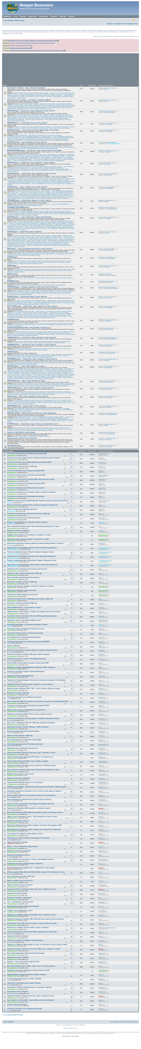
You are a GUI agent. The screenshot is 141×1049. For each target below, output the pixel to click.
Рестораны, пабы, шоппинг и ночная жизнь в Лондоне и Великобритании (45, 160)
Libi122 (110, 446)
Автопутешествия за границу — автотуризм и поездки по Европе (29, 100)
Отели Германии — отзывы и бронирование (33, 183)
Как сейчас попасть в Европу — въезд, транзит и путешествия (49, 92)
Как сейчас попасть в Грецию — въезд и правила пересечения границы (53, 190)
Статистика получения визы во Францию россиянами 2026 (27, 453)
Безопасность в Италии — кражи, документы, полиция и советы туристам (38, 245)
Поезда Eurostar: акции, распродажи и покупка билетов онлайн (28, 970)
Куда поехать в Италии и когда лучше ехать (21, 590)
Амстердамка (112, 275)
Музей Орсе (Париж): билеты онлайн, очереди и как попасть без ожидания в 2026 (34, 825)
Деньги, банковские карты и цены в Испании (42, 222)
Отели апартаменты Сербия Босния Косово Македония (59, 334)
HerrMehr (100, 778)
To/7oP (100, 770)
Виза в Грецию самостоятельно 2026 (24, 190)
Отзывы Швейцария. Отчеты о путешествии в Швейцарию (57, 409)
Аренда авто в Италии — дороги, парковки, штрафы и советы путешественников (35, 240)
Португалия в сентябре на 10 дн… (107, 445)
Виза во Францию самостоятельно (23, 368)
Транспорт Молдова (36, 284)
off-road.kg (101, 731)
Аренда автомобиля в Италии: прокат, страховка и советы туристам (30, 684)
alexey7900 (10, 732)
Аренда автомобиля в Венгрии (17, 842)
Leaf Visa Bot (11, 511)
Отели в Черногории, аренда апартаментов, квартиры (22, 394)
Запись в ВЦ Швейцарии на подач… (107, 406)
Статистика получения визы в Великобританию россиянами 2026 (29, 462)
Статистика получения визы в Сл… (107, 345)
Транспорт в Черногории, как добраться (24, 393)
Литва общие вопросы (42, 269)
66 (74, 955)
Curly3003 (100, 530)
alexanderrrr (101, 688)
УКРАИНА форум (12, 352)
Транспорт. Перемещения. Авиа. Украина (18, 355)
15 (72, 613)
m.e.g (8, 698)
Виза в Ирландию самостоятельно (23, 204)
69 (72, 793)
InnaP (107, 201)
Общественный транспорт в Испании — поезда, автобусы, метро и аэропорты (53, 224)
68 (69, 793)
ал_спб (110, 131)
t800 (99, 898)
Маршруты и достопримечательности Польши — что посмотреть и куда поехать (28, 301)
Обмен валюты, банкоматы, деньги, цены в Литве (62, 269)
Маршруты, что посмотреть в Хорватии (28, 384)
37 (69, 985)
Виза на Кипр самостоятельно (26, 253)
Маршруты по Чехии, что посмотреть (57, 400)
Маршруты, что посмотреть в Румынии (40, 323)
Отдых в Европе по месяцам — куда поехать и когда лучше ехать (56, 94)
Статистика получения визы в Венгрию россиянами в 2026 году (28, 513)
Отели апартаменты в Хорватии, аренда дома (30, 385)
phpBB (67, 1024)
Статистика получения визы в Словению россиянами (25, 633)
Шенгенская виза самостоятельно (23, 92)
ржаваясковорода (110, 112)
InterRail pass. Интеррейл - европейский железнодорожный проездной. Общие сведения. (37, 787)
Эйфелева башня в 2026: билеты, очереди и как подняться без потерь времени (34, 611)
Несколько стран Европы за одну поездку (21, 432)
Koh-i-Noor (101, 659)
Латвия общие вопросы (43, 261)
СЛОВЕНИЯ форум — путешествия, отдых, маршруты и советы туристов (31, 344)
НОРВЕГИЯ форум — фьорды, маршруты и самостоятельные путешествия (32, 287)
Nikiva (110, 407)
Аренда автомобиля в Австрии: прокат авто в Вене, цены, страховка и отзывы (33, 949)
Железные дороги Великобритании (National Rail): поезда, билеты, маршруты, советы (36, 872)
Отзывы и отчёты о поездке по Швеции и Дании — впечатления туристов (49, 419)
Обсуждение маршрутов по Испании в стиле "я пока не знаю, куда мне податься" (34, 791)
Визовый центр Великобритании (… (107, 150)
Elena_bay (101, 863)
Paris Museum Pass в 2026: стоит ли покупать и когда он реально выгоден (32, 923)
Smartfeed (133, 20)
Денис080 (111, 250)
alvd (107, 89)
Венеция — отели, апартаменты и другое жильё (23, 961)
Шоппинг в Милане (13, 646)
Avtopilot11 (101, 748)
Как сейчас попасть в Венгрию (40, 166)
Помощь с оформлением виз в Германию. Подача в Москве (27, 522)
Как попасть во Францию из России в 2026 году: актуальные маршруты (31, 722)
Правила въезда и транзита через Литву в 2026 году (24, 573)
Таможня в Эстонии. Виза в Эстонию (48, 429)
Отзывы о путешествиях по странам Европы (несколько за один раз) (32, 436)
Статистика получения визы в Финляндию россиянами (25, 496)
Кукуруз (100, 765)
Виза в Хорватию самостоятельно (23, 383)
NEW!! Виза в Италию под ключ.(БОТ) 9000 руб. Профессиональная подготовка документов (37, 500)
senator (10, 682)
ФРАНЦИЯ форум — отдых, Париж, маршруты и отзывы (26, 366)
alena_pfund (101, 462)
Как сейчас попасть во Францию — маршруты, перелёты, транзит (50, 368)
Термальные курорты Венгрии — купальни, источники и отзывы (30, 167)
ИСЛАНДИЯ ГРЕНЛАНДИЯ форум (18, 207)
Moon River (101, 812)
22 (72, 579)
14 (74, 498)
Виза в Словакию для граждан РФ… (107, 337)
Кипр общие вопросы (19, 252)
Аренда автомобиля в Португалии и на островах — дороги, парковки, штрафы (32, 315)
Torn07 (107, 233)
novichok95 (101, 676)
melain (99, 599)
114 (74, 485)
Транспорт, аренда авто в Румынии (61, 323)
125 (71, 506)
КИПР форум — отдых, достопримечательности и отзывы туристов (30, 248)
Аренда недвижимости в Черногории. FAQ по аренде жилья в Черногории (32, 932)
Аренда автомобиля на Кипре (17, 893)
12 (69, 498)
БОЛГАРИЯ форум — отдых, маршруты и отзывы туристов (27, 142)
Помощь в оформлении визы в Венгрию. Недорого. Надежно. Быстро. (30, 552)
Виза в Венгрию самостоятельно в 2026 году (22, 466)
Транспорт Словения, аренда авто (22, 349)
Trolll (9, 797)
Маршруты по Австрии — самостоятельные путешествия (30, 117)
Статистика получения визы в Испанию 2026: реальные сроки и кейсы (31, 479)
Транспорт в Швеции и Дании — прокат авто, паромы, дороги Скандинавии (34, 418)
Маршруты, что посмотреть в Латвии (21, 262)
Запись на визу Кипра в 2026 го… (107, 249)
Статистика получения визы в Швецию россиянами (24, 1008)
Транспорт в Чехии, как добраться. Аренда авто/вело (39, 401)
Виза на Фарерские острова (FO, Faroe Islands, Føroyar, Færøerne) (29, 799)
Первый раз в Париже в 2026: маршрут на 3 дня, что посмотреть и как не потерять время (37, 944)
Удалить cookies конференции (129, 1021)
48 (72, 891)
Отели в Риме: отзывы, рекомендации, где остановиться (26, 710)
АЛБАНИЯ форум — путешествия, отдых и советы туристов (27, 123)
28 (74, 861)
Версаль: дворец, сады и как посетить (20, 880)
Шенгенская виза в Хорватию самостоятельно (22, 748)
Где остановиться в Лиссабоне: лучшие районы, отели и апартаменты (30, 1000)
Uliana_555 (11, 942)
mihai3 (99, 944)
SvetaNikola (110, 188)
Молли (10, 673)
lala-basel (100, 740)
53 (72, 622)
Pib (99, 727)
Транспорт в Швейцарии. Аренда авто (31, 409)
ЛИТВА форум (12, 265)
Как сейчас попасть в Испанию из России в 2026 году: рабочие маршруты (32, 616)
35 (72, 857)
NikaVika (100, 629)
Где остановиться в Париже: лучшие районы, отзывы (25, 833)
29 (69, 583)
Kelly (99, 855)
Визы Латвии (47, 262)
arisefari (108, 360)
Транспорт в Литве (32, 270)
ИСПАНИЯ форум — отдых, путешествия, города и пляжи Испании (29, 217)
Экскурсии (53, 16)
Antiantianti (101, 492)
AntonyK (10, 801)
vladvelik (100, 509)
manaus (110, 124)
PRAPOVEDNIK (112, 339)
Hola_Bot (9, 502)
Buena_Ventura (102, 859)
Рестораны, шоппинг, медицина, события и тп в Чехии (60, 402)
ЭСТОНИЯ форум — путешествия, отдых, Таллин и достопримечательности (32, 424)
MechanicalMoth (112, 208)
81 (69, 455)
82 (72, 455)
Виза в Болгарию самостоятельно (23, 146)
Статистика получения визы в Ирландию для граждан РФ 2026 (28, 705)
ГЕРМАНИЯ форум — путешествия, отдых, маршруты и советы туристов (31, 173)
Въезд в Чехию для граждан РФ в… (107, 396)
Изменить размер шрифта (136, 20)
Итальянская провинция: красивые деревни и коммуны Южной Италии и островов (35, 543)
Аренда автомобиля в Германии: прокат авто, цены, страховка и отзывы (31, 889)
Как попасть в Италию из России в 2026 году (22, 603)
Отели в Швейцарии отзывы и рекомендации (19, 411)
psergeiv (10, 874)
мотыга (10, 810)
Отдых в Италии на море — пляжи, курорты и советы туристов (27, 238)
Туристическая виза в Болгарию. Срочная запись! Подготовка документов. (32, 564)
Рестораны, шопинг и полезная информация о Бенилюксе (53, 140)
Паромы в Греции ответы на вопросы (20, 885)
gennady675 (111, 353)
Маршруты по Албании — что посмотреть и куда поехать (54, 126)
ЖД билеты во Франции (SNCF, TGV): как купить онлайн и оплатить (30, 714)
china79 (100, 974)
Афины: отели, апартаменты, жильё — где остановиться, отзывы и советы (32, 816)
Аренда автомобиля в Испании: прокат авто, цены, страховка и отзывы (31, 752)
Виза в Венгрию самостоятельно (22, 166)
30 (72, 583)
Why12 (108, 152)
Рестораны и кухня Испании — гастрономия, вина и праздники (47, 228)
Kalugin (108, 218)
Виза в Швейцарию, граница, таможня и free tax (26, 408)
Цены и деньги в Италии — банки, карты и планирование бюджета (39, 236)
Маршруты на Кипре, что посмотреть (53, 252)
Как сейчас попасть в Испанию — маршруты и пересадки (48, 220)
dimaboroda (11, 933)
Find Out (100, 483)
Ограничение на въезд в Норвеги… (107, 287)
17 (74, 647)
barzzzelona (101, 799)
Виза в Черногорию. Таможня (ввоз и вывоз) (47, 393)
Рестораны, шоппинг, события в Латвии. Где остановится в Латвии (24, 263)
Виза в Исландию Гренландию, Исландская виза (62, 212)
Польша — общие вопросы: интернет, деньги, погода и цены (57, 300)
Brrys (110, 439)
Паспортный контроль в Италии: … (107, 231)
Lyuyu (9, 857)
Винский (100, 808)
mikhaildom (101, 757)
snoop (99, 573)
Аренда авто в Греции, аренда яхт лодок (30, 195)
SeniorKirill (100, 957)
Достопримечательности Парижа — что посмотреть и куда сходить (43, 371)
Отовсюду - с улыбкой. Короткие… (107, 438)
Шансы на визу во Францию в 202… (107, 366)
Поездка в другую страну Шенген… (107, 88)
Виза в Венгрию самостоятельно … (107, 162)
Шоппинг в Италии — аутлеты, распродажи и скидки (29, 244)
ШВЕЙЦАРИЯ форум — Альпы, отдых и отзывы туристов (26, 406)
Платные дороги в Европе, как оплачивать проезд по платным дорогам (31, 795)
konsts (9, 839)
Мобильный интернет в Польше (18, 821)
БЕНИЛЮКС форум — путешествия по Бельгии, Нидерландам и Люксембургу (33, 130)
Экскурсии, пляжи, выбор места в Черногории (42, 391)
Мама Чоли (101, 518)
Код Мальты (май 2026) (104, 274)
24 (69, 528)
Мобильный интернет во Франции (18, 778)
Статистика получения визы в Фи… (107, 359)
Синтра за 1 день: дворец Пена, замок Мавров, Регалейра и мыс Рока (30, 804)
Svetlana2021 (101, 479)
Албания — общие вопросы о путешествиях (26, 126)
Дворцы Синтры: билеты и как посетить (20, 774)
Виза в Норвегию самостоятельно (56, 292)
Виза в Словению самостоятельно (23, 348)
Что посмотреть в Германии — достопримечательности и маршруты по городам (28, 179)
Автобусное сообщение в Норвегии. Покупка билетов (25, 940)
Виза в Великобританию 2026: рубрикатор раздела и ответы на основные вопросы (35, 812)
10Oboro (10, 660)
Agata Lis (100, 1004)
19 (69, 472)
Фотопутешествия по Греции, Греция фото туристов (54, 198)
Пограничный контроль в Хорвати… (107, 381)
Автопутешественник (112, 288)
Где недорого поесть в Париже (17, 991)
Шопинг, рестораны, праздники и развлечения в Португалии (39, 317)
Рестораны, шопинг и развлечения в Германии (58, 183)
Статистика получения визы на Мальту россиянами (24, 697)
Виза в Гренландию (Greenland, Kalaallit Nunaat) (23, 731)
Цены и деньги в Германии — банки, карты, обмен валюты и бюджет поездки (54, 178)
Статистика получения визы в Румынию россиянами (25, 744)
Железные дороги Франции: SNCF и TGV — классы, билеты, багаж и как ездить (33, 688)
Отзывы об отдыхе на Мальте (59, 277)
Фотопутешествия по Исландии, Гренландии (58, 213)
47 (69, 891)
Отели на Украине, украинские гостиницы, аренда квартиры (37, 357)
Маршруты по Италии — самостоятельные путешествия (31, 239)
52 (69, 622)
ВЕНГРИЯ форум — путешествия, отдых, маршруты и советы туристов (31, 162)
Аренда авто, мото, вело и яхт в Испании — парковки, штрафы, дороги (25, 225)
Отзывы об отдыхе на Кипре (42, 253)
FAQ (123, 23)
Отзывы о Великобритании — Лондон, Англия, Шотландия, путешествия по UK (38, 159)
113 (71, 485)
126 (74, 506)
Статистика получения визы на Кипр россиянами (23, 518)
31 (69, 515)
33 (74, 515)
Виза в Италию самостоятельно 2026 (24, 235)
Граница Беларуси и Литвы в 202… (107, 265)
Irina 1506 (100, 940)
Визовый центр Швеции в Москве (18, 855)
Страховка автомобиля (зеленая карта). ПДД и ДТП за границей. (24, 106)
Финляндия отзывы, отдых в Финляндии (44, 362)
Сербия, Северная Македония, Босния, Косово (26, 331)
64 (69, 955)
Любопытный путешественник (106, 927)
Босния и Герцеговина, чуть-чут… (107, 328)
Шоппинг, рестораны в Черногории (46, 394)
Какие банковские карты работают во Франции (23, 906)
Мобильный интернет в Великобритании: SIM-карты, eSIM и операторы (31, 667)
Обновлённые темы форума (70, 1036)
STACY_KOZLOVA (103, 501)
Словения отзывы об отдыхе (39, 349)
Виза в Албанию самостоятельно (39, 128)
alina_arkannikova (102, 744)
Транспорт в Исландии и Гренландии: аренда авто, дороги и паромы (31, 212)
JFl (99, 526)
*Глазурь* (108, 164)
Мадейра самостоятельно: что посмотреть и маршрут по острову (29, 535)
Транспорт (62, 16)
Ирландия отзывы (18, 205)
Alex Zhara (101, 723)
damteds (100, 693)
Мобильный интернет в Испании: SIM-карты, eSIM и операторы (28, 654)
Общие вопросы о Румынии (21, 323)
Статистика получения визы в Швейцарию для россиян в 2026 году (29, 599)
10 (72, 609)
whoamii (108, 267)
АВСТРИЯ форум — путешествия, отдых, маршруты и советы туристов (31, 111)
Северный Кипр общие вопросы (34, 252)
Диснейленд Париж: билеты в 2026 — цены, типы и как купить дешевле (31, 966)
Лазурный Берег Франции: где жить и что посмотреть (25, 782)
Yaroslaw (100, 607)
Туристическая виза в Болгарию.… (107, 142)
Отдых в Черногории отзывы (67, 393)
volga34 (100, 932)
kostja (99, 680)
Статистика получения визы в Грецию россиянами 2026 (25, 470)
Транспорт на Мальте (34, 277)
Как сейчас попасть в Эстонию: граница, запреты (27, 427)
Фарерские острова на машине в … (107, 207)
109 (74, 664)
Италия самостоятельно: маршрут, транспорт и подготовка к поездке (30, 586)
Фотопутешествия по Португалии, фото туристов (42, 316)
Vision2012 (101, 654)
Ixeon (108, 101)
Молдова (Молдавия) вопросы (22, 284)
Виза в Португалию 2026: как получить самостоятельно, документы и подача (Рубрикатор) (37, 701)
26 (74, 528)
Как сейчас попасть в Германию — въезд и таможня (47, 177)
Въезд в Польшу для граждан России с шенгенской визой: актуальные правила (33, 458)
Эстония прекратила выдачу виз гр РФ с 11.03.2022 (24, 979)
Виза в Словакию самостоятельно (23, 341)
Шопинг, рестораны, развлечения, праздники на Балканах (22, 335)
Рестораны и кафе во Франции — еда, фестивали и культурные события (26, 377)
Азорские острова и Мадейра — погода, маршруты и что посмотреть (50, 312)
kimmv (100, 791)
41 (74, 716)
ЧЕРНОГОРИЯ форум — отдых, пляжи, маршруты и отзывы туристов (30, 388)
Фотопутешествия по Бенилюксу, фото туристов (46, 138)
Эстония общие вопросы (47, 427)
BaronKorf (100, 641)
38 (72, 985)
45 (69, 895)
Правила (109, 23)
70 (74, 793)
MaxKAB (100, 923)
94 (69, 737)
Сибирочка (101, 953)
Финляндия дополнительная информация (26, 364)
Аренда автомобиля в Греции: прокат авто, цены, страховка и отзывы (30, 996)
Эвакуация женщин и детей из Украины (24, 354)
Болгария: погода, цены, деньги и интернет (44, 146)
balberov (111, 382)
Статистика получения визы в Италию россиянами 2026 (26, 483)
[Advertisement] (70, 67)
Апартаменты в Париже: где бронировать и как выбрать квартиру (29, 987)
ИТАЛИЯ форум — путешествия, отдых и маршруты (24, 231)
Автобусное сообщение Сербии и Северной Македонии (25, 671)
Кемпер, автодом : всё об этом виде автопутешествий (50, 107)
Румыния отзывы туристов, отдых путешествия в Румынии (37, 324)
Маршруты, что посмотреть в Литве (17, 270)
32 (72, 515)
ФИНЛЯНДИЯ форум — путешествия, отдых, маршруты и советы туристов (32, 359)
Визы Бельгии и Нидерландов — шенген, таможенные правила (51, 137)
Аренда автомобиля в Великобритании (20, 676)
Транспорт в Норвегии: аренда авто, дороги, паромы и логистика (29, 292)
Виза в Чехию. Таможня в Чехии (62, 401)
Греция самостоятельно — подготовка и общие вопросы (22, 192)
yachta (100, 834)
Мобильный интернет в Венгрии (18, 693)
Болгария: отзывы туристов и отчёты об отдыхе (50, 147)
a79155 (100, 684)
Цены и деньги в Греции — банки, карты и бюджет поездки (53, 192)
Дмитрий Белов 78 (103, 453)
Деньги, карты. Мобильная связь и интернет (51, 331)
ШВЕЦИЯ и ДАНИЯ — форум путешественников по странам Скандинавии (31, 413)
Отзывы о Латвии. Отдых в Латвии (60, 262)
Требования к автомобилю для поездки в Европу (23, 983)
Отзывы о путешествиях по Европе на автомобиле (55, 106)
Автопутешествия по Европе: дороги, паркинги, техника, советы (31, 103)
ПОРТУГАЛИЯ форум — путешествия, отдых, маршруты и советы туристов (32, 306)
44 (74, 464)
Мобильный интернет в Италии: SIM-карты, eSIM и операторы (28, 727)
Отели (15, 16)
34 (69, 857)
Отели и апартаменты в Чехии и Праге (35, 402)
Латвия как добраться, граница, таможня (25, 261)
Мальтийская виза (45, 277)
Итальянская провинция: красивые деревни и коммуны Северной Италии (32, 650)
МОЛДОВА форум (13, 281)
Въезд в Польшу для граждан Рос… (107, 296)
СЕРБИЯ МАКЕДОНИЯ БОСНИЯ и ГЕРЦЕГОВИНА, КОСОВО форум (29, 328)
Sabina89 (100, 979)
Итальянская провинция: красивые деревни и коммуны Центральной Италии (33, 718)
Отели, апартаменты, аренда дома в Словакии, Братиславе (49, 342)
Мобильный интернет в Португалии (19, 851)
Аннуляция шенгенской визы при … (107, 413)
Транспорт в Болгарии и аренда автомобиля (25, 147)
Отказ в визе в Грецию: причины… (107, 187)
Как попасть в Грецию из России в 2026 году (22, 582)
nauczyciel (101, 915)
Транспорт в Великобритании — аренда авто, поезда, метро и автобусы (31, 158)
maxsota (9, 626)
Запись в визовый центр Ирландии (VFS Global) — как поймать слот (30, 757)
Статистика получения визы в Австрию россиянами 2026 (26, 475)
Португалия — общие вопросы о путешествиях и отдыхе (43, 311)
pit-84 (99, 966)
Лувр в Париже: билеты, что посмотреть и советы (24, 607)
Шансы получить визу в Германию (107, 173)
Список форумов (8, 20)
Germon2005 (101, 885)
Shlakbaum (109, 367)
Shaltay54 (100, 838)
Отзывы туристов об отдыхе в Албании (59, 128)
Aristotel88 (101, 701)
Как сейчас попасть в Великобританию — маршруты (50, 154)
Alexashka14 (101, 752)
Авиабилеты (7, 16)
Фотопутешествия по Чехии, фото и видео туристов (20, 403)
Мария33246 (101, 962)
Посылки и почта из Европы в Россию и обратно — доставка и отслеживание (39, 96)
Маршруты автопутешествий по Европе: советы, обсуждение (23, 105)
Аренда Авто (32, 16)
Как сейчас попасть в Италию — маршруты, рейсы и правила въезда (53, 235)
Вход (136, 23)
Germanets (11, 523)
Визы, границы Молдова (59, 284)
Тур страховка (43, 16)
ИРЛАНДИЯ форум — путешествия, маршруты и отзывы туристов (29, 200)
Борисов (9, 643)
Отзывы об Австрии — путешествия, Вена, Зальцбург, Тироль (45, 118)
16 (74, 613)
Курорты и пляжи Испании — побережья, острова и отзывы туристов (43, 223)
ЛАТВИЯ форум (12, 257)
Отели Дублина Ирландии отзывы (32, 205)
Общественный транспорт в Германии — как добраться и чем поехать (38, 181)
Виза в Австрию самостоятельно (23, 114)
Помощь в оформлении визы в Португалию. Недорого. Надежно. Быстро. (32, 560)
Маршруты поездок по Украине (64, 354)
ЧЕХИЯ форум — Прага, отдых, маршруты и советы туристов (27, 396)
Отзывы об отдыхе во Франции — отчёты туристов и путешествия (32, 375)
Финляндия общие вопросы (45, 361)
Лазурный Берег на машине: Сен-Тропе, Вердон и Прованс (26, 974)
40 (72, 716)
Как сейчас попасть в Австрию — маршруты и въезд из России (49, 114)
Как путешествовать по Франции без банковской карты (25, 629)
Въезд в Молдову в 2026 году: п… (107, 281)
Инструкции (117, 23)
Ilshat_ (100, 577)
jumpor (100, 846)
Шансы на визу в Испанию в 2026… (107, 217)
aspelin (110, 282)
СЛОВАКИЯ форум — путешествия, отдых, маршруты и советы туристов (31, 337)
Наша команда (114, 1021)
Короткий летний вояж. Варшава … (107, 432)
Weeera (100, 816)
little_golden (101, 902)
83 (74, 455)
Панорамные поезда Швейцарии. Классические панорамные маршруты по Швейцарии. (36, 680)
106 (68, 459)
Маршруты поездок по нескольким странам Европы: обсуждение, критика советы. (28, 95)
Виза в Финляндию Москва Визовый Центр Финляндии (25, 953)
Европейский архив (13, 445)
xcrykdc (100, 705)
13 (72, 498)
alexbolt (9, 980)
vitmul (99, 663)
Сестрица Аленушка (13, 993)
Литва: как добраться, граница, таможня (24, 269)
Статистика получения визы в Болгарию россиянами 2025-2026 (28, 641)
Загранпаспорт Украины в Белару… (107, 352)
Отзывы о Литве (50, 270)
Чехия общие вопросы (20, 400)
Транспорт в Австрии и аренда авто (55, 117)
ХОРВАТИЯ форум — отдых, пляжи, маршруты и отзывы (26, 380)
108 (74, 459)
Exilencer (100, 612)
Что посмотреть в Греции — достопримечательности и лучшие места (48, 193)
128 (68, 575)
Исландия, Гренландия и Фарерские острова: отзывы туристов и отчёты (27, 213)
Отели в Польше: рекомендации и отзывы (24, 304)
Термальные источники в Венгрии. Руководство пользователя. (28, 838)
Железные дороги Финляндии (17, 1004)
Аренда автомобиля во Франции (18, 530)
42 (69, 464)
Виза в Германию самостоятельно (23, 177)
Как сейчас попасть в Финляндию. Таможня (25, 361)
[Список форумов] (11, 8)
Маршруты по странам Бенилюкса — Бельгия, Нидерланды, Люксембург (53, 136)
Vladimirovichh (101, 851)
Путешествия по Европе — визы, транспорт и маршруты (26, 88)
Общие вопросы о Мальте (21, 277)
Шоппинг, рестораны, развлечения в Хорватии (55, 385)
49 (74, 891)
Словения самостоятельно (40, 348)
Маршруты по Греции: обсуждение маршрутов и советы (47, 194)
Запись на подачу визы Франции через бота (22, 509)
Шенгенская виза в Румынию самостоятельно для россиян (27, 569)
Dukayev (100, 795)
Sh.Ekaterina (109, 175)
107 (71, 459)
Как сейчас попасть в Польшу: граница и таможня (27, 300)
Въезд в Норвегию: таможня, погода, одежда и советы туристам (31, 290)
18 (69, 494)
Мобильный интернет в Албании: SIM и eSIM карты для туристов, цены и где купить (35, 919)
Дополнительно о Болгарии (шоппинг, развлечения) (44, 148)
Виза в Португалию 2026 (20, 311)
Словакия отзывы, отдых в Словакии (23, 342)
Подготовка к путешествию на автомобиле (60, 103)
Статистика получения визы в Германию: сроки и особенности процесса (31, 492)
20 (72, 472)
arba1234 (100, 735)
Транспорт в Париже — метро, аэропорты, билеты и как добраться (52, 372)
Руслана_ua (111, 433)
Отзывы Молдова (47, 284)
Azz (99, 710)
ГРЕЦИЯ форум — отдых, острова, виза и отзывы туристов (27, 187)
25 (72, 528)
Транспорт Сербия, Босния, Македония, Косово (42, 333)
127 (68, 617)
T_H (99, 919)
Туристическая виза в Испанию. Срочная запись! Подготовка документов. (32, 547)
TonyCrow (100, 637)
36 (74, 857)
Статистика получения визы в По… (107, 306)
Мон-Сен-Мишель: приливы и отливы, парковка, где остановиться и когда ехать (34, 829)
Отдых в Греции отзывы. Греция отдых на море (53, 195)
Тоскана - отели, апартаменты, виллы (19, 910)
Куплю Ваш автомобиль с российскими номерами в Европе (27, 624)
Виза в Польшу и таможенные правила (35, 302)
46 (72, 895)
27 (74, 784)
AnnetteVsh (101, 893)
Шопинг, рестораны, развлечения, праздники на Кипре (26, 255)
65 (72, 955)
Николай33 (101, 616)
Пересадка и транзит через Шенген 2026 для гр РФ (24, 620)
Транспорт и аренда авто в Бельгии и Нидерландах (20, 137)
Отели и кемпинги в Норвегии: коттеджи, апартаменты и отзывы (48, 293)
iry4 (99, 872)
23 (74, 579)
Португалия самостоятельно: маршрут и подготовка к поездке (28, 539)
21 (74, 472)
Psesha (100, 513)
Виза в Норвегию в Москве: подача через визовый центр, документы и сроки (33, 769)
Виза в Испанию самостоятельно (23, 220)
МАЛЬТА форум (12, 274)
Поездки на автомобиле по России (43, 108)
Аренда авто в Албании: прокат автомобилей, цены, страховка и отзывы (31, 915)
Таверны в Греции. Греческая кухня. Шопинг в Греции (26, 198)
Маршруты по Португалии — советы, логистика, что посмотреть (24, 313)
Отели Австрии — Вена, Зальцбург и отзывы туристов (50, 119)
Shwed (10, 985)
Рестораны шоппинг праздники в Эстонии (41, 430)
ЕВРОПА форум (19, 20)
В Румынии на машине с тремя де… (107, 319)
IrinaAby (100, 471)
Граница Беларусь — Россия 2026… (107, 100)
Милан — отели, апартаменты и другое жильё (22, 846)
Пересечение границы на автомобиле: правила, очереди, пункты (57, 105)
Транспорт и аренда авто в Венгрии (44, 169)
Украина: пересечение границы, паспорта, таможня (43, 355)
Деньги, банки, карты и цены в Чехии (36, 400)
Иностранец (101, 987)
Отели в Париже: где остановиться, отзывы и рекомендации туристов (30, 859)
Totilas (99, 667)
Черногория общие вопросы (21, 391)
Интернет (71, 16)
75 (72, 468)
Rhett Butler (109, 321)
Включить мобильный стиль (70, 1028)
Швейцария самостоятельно (47, 408)
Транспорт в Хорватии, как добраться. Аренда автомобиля (55, 384)
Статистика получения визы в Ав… (107, 111)
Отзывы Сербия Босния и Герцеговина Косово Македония (29, 334)
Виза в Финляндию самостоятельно (23, 362)
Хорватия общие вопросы (57, 383)
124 (68, 506)
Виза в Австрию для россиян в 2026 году (21, 876)
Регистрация (129, 23)
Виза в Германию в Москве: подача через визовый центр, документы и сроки (33, 526)
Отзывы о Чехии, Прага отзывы (15, 402)
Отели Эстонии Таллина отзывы (21, 430)
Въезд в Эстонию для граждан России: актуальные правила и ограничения (32, 505)
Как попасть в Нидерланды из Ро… (107, 130)
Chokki (100, 582)
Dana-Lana (101, 697)
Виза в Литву (41, 270)
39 (69, 716)
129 (71, 575)
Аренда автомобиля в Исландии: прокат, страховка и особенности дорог (31, 765)
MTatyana (100, 1000)
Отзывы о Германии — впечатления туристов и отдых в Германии (41, 182)
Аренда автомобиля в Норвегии (18, 936)
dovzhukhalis (109, 307)
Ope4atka (100, 1009)
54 (74, 622)
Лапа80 (100, 983)
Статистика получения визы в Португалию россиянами (25, 488)
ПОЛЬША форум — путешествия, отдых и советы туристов (27, 296)
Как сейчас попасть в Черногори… (107, 388)
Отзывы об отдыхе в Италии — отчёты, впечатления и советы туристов (50, 241)
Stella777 (100, 646)
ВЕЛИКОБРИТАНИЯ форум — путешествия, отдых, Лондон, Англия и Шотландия (34, 150)
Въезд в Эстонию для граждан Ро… (107, 424)
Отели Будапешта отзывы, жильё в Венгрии (31, 170)
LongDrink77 (101, 991)
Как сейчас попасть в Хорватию (41, 383)
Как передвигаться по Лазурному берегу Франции (24, 637)
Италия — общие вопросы (14, 236)
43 (72, 464)
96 (74, 737)
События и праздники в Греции (43, 197)
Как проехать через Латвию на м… (107, 257)
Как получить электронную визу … (107, 123)
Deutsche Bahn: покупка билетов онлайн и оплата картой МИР (28, 663)
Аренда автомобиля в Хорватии (18, 957)
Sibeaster (110, 329)
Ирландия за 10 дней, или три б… (107, 200)
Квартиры (23, 16)
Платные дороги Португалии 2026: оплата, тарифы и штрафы (27, 761)
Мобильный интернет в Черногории (19, 897)
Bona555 (100, 714)
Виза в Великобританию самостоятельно (25, 154)
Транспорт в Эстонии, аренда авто (28, 429)
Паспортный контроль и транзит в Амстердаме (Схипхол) (26, 658)
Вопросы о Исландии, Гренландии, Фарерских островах (29, 211)
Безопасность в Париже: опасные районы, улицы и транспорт (28, 927)
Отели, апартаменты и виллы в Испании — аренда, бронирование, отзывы (42, 227)
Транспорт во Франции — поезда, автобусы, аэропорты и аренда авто (25, 373)
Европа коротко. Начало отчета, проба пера (22, 438)
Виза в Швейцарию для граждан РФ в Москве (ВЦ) (24, 740)
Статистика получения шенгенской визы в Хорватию (25, 863)
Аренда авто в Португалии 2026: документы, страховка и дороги (28, 808)
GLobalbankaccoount (114, 143)
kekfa (109, 346)
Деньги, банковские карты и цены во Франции (43, 370)
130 (74, 575)
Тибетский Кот (102, 761)
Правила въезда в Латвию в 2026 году (20, 735)
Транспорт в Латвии (37, 262)
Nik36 (109, 389)
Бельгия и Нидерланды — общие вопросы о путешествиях (29, 135)
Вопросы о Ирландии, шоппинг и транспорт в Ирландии (47, 204)
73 (72, 481)
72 (69, 481)
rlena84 (100, 825)
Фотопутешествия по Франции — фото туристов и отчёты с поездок (35, 378)
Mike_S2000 (111, 258)
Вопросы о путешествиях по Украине (46, 354)
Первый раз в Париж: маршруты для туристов (22, 594)
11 (74, 609)
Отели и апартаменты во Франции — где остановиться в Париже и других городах (49, 376)
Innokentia (10, 545)
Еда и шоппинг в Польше (42, 304)
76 (74, 468)
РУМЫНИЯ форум (13, 319)
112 (68, 485)
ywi (9, 793)
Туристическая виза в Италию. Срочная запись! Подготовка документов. (31, 556)
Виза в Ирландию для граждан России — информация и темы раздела (31, 868)
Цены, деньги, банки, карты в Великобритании (48, 155)
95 (72, 737)
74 (69, 468)
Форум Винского (36, 5)
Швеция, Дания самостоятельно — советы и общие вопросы (30, 416)
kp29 (107, 425)
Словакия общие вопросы (40, 341)
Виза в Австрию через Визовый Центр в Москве (23, 577)
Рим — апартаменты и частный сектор (20, 902)
